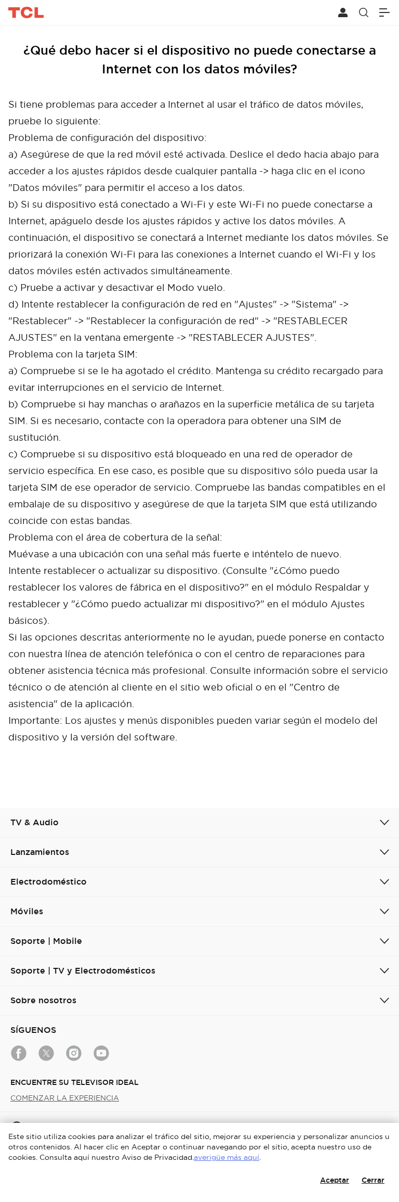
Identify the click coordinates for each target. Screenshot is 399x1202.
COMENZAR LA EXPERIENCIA (64, 1098)
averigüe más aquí (226, 1157)
